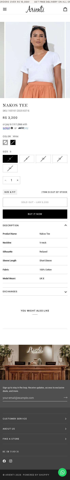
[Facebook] (4, 461)
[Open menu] (8, 9)
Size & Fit (9, 192)
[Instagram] (10, 461)
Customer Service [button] (15, 418)
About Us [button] (9, 428)
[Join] (64, 397)
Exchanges (10, 291)
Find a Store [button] (11, 439)
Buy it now (35, 214)
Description (11, 225)
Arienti (10, 475)
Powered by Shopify (36, 475)
